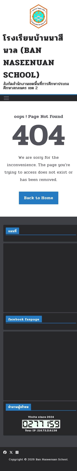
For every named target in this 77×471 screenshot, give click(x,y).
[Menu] (6, 98)
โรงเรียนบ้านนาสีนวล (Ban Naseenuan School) (33, 56)
